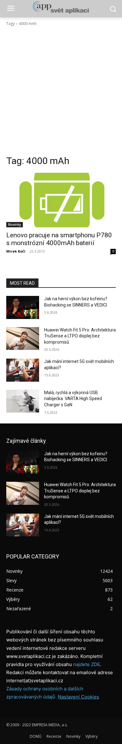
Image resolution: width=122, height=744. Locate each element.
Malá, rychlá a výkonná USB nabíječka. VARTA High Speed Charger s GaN (73, 398)
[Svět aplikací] (61, 7)
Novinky (14, 224)
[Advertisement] (61, 91)
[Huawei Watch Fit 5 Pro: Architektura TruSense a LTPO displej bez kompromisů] (22, 338)
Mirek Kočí (15, 251)
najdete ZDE (86, 664)
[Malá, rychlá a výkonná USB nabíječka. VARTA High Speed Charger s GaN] (22, 401)
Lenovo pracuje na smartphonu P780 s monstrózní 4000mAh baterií (59, 239)
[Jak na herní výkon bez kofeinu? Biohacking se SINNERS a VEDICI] (22, 307)
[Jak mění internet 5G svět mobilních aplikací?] (22, 370)
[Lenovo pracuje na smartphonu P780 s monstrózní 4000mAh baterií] (61, 200)
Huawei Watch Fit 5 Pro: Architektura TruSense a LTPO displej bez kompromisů (80, 336)
